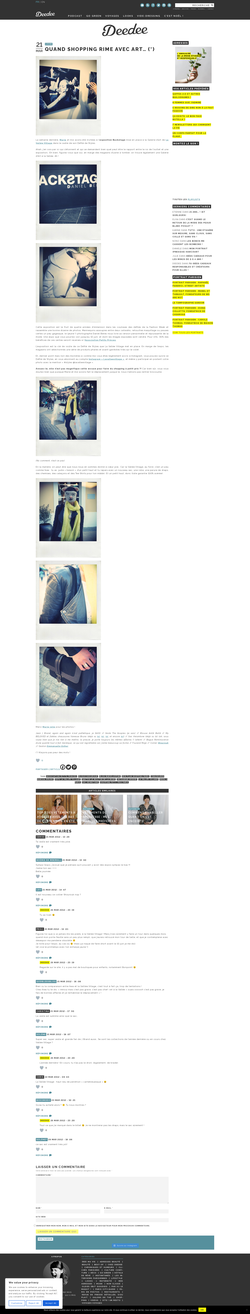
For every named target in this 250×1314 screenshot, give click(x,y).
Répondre (42, 853)
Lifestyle (117, 1278)
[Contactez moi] (142, 5)
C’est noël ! (174, 15)
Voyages (112, 15)
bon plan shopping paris (135, 776)
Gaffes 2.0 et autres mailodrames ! (186, 95)
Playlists (194, 199)
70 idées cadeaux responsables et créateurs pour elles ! (192, 266)
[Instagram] (164, 5)
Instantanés (102, 1275)
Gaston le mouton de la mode (98, 779)
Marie (63, 140)
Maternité (106, 1281)
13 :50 (83, 860)
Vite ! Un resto (111, 1300)
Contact (211, 9)
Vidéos (94, 1300)
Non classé (113, 1284)
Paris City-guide (105, 1289)
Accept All (50, 1303)
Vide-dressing (148, 15)
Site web (41, 1217)
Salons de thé (102, 1297)
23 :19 (71, 910)
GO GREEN (93, 15)
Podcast (75, 15)
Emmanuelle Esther (57, 746)
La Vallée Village (148, 779)
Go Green (105, 1273)
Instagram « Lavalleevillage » (106, 359)
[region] (34, 1293)
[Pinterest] (169, 5)
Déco (94, 1273)
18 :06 (68, 1139)
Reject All (34, 1303)
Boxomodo (43, 1100)
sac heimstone (90, 782)
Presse (193, 9)
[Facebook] (153, 5)
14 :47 (62, 890)
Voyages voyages (92, 1303)
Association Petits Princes (100, 340)
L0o (38, 890)
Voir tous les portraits (188, 332)
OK (202, 1310)
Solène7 (41, 1139)
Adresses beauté (110, 1262)
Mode (99, 1284)
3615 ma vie (88, 1262)
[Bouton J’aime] (38, 760)
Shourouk (163, 743)
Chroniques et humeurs (99, 1267)
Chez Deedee (115, 1264)
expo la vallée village (67, 779)
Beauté (86, 1264)
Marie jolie (49, 727)
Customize (17, 1303)
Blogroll (201, 9)
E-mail (108, 1208)
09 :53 (65, 1077)
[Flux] (148, 5)
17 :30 (70, 1011)
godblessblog (46, 981)
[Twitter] (158, 5)
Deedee (49, 14)
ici (98, 736)
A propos (176, 9)
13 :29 (66, 837)
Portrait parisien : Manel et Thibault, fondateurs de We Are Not (191, 294)
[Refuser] (246, 1310)
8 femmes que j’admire (187, 102)
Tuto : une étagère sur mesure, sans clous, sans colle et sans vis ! (193, 233)
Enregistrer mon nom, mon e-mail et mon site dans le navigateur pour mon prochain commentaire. (93, 1226)
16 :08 (77, 981)
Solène (41, 1034)
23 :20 (71, 1058)
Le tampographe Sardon (188, 303)
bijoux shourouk (88, 776)
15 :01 (65, 929)
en (43, 2)
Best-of (99, 1264)
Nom (39, 1208)
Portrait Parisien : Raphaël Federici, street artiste (191, 284)
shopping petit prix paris (114, 782)
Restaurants (112, 1292)
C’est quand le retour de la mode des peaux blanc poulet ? (192, 222)
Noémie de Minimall (48, 860)
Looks (128, 15)
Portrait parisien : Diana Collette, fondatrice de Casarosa (189, 311)
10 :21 (72, 1100)
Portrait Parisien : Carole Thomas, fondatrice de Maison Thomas (193, 323)
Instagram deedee (127, 779)
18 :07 (67, 1034)
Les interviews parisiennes (102, 1276)
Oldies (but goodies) (94, 1286)
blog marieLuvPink (109, 776)
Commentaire (44, 1175)
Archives (185, 9)
